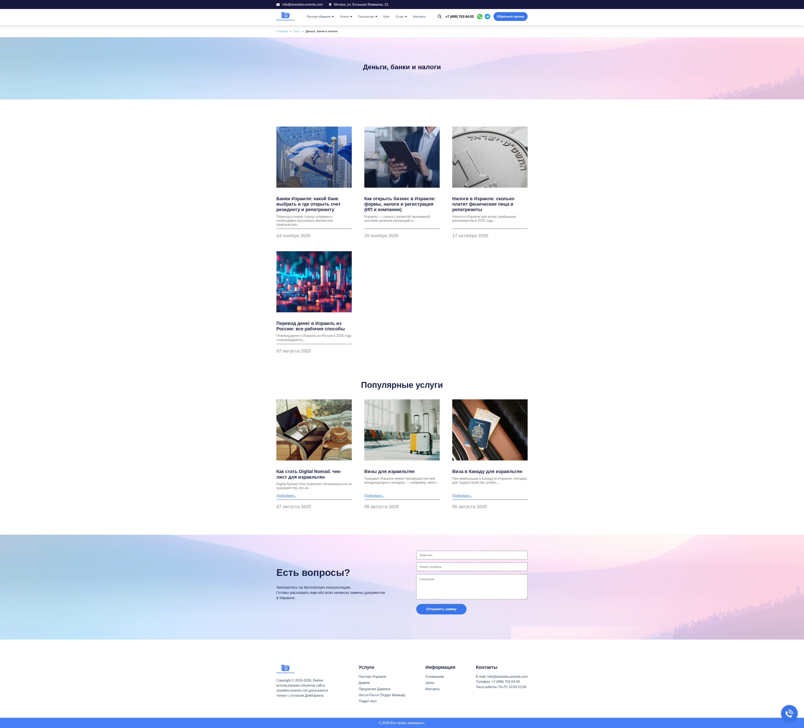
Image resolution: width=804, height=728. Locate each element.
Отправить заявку (441, 609)
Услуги (344, 16)
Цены (429, 682)
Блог (386, 16)
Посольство (366, 16)
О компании (434, 676)
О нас (400, 16)
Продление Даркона (374, 689)
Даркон (364, 682)
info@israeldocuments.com (507, 676)
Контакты (419, 16)
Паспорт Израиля (319, 16)
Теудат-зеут (368, 701)
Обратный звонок (510, 16)
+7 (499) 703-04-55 (459, 16)
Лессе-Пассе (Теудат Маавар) (382, 695)
